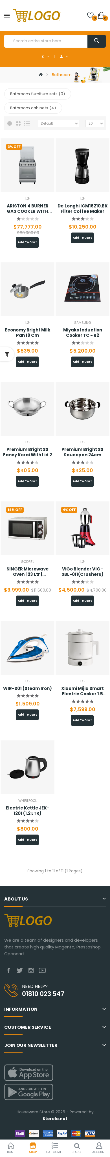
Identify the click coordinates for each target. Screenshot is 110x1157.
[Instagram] (31, 970)
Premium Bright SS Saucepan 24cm (82, 452)
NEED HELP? (35, 986)
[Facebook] (8, 970)
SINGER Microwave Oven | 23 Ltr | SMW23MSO (27, 571)
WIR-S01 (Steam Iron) (27, 688)
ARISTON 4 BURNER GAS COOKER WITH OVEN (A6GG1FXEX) (27, 208)
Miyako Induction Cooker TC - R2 (82, 332)
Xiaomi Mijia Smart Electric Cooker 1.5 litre (82, 691)
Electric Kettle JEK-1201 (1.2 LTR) (27, 810)
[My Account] (64, 56)
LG (27, 198)
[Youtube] (42, 970)
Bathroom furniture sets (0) (37, 94)
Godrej (27, 561)
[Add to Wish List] (34, 165)
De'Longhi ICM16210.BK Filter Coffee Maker (83, 208)
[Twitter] (20, 970)
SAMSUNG (82, 322)
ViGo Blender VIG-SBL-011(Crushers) (82, 571)
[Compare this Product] (18, 165)
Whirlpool (27, 800)
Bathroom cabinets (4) (33, 108)
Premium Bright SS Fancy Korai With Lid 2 (27, 452)
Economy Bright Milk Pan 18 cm (27, 332)
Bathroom (62, 75)
